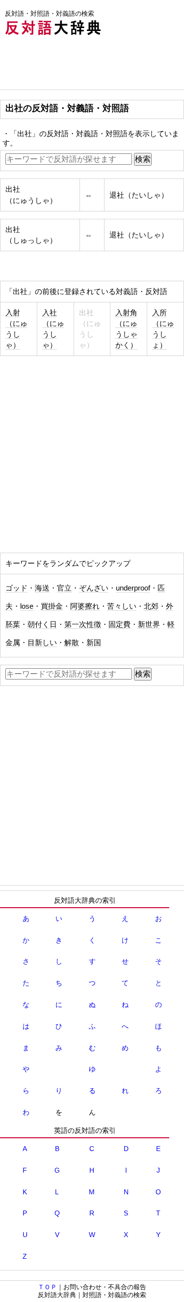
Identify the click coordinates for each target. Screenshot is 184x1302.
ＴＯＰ (47, 1287)
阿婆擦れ (85, 606)
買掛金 (52, 606)
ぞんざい (93, 588)
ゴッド (16, 588)
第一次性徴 (82, 624)
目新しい (42, 643)
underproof (133, 588)
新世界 (149, 624)
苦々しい (121, 606)
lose (26, 606)
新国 (93, 643)
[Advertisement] (78, 64)
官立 (64, 588)
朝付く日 (42, 624)
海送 (42, 588)
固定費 (119, 624)
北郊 (151, 606)
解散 (71, 643)
